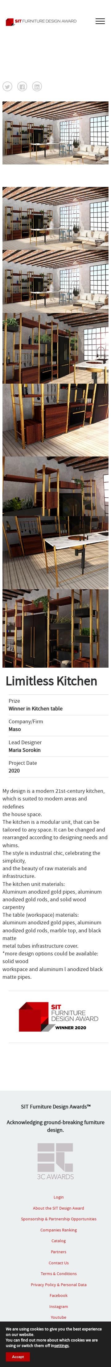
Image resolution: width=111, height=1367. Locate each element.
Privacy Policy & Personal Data (59, 1284)
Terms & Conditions (59, 1273)
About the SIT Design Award (58, 1208)
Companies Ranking (58, 1230)
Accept (18, 1356)
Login (59, 1197)
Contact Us (59, 1263)
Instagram (58, 1306)
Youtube (58, 1317)
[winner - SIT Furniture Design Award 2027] (55, 22)
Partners (58, 1251)
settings (61, 1345)
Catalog (58, 1240)
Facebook (59, 1295)
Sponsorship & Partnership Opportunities (59, 1219)
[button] (7, 86)
